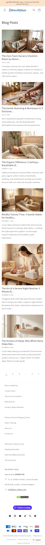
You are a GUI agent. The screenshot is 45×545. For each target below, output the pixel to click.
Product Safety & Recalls (14, 407)
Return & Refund (11, 385)
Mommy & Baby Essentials (15, 455)
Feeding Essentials (12, 449)
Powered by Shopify (25, 536)
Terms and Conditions (13, 396)
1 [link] (6, 374)
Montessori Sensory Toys (14, 444)
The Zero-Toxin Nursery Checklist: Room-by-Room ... (20, 57)
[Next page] (38, 374)
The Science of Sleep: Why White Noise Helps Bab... (22, 342)
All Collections (10, 460)
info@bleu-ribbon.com (17, 489)
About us (8, 428)
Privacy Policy (10, 391)
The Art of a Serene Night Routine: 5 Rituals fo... (21, 290)
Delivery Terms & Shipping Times (17, 417)
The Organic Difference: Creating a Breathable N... (20, 164)
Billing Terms (10, 402)
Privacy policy (11, 539)
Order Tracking (10, 423)
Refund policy (37, 536)
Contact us (9, 434)
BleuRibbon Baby (13, 536)
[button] (4, 10)
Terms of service (23, 539)
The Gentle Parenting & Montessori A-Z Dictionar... (22, 110)
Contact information (23, 543)
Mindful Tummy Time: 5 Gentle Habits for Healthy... (22, 216)
